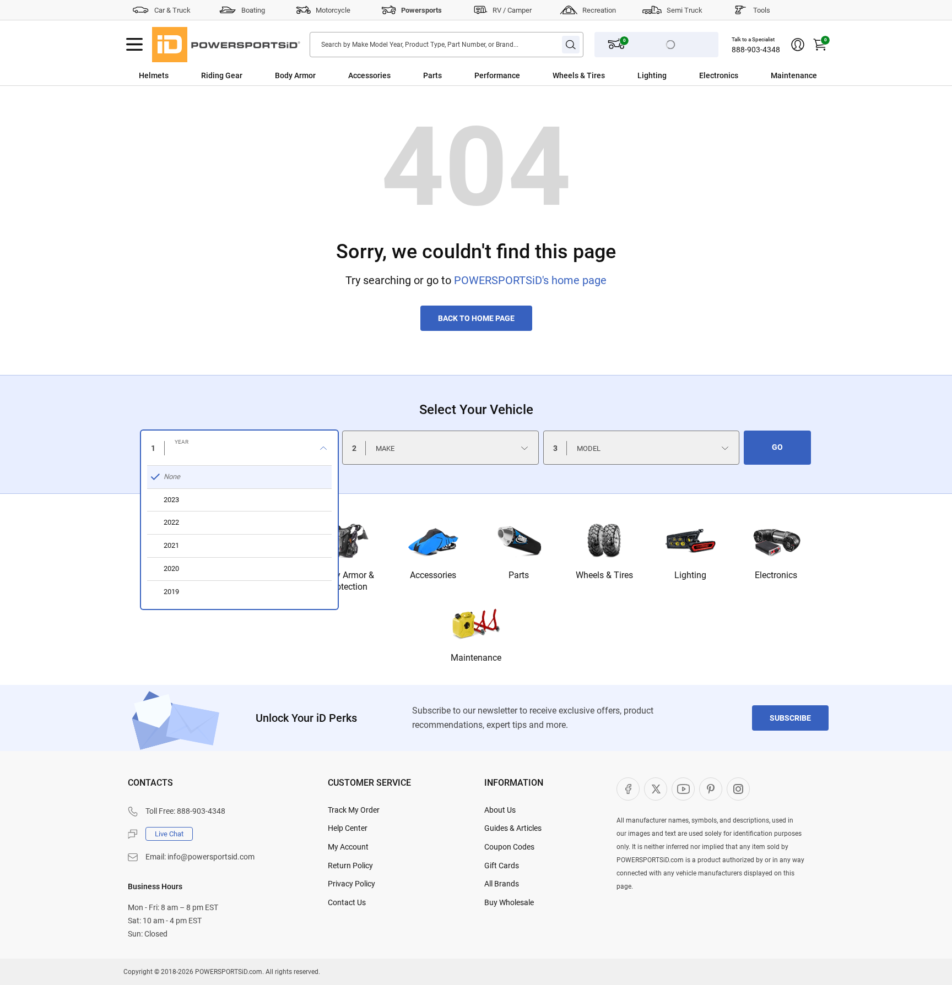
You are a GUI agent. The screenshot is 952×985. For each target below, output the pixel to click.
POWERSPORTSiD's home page (530, 280)
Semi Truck (684, 10)
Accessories (369, 75)
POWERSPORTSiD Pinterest (710, 789)
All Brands (501, 883)
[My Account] (798, 44)
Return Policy (350, 865)
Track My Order (354, 810)
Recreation (599, 10)
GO (777, 447)
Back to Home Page (476, 318)
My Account (348, 846)
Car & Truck (172, 10)
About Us (500, 810)
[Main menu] (134, 44)
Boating (253, 10)
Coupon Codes (509, 846)
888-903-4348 (756, 49)
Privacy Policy (351, 883)
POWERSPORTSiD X (655, 789)
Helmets (154, 75)
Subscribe (790, 718)
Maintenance (794, 75)
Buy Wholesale (509, 902)
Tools (761, 10)
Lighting (652, 75)
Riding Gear (221, 75)
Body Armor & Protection (347, 581)
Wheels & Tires (579, 75)
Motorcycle (333, 10)
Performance (497, 75)
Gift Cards (501, 865)
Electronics (718, 75)
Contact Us (347, 902)
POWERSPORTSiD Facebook (628, 789)
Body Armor (295, 75)
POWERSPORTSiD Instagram (738, 789)
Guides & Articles (513, 828)
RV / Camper (512, 10)
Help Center (347, 828)
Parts (432, 75)
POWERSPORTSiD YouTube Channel (683, 789)
